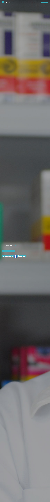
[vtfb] (14, 254)
